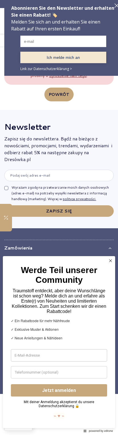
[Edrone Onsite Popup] (59, 217)
